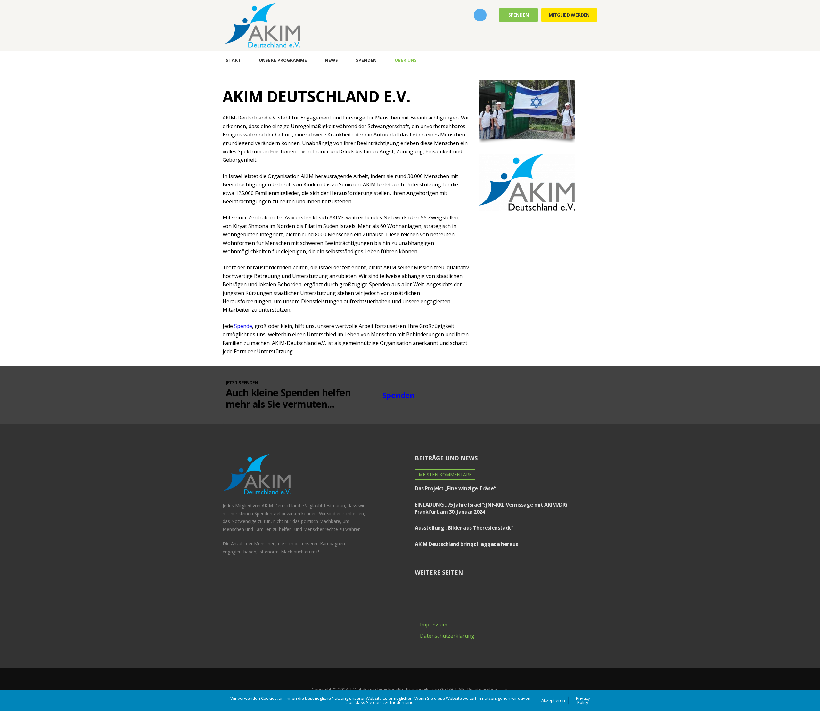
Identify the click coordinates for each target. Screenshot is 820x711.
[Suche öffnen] (592, 60)
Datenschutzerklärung (447, 635)
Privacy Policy (583, 700)
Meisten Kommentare (445, 474)
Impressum (433, 624)
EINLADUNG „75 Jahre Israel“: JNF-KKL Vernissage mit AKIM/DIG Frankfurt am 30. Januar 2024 (491, 508)
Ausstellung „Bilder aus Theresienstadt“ (464, 527)
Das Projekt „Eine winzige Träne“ (455, 488)
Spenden (518, 15)
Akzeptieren (553, 700)
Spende (243, 326)
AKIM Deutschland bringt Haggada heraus (466, 544)
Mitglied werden (569, 15)
